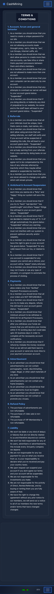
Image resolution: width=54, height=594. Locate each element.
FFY (38, 590)
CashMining (14, 4)
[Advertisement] (27, 552)
